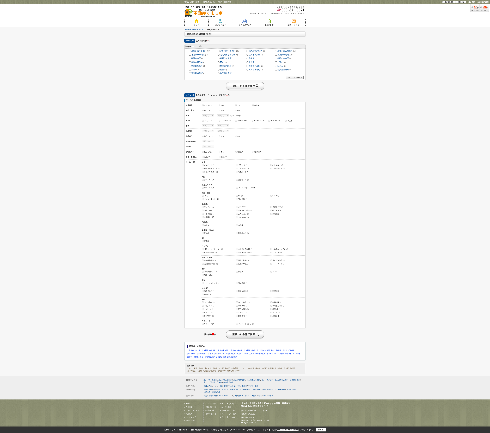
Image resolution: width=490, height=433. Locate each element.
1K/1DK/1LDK (226, 121)
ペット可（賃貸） (226, 407)
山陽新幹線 (216, 392)
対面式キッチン (211, 252)
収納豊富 (242, 283)
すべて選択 (198, 46)
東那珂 (244, 386)
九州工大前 (213, 396)
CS (206, 196)
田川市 (280, 66)
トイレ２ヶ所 (278, 264)
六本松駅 (230, 371)
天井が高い (243, 214)
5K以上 (289, 121)
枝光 (205, 396)
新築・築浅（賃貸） (227, 404)
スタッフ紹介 (211, 404)
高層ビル (208, 210)
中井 (215, 386)
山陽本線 (207, 392)
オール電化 (243, 168)
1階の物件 (209, 316)
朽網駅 (227, 368)
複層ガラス (243, 180)
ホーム (188, 404)
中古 (239, 110)
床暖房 (241, 272)
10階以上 (208, 312)
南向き (207, 225)
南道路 (207, 294)
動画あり (224, 157)
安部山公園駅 (192, 368)
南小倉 (240, 396)
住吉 (238, 386)
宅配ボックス (244, 172)
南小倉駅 (208, 368)
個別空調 (208, 275)
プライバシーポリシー (194, 410)
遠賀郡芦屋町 (254, 66)
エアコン (276, 272)
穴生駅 (199, 371)
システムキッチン (280, 249)
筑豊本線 (216, 390)
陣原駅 (257, 368)
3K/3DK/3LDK (259, 121)
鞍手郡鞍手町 (225, 73)
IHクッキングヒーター (213, 249)
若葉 (210, 386)
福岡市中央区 (283, 58)
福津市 (194, 70)
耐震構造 (276, 214)
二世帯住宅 (209, 214)
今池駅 (280, 368)
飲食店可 (242, 316)
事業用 (256, 105)
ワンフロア (243, 217)
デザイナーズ (210, 207)
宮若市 (223, 70)
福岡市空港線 (291, 390)
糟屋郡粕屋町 (225, 66)
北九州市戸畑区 (198, 55)
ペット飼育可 (244, 302)
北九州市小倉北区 (199, 51)
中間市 (251, 62)
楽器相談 (276, 302)
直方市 (223, 62)
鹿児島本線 (208, 390)
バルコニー (277, 165)
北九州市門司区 (284, 55)
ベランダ (242, 165)
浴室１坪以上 (244, 264)
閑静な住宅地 (244, 291)
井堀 (225, 386)
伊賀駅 (237, 371)
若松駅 (264, 368)
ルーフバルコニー (211, 168)
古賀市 (280, 62)
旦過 (265, 396)
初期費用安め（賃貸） (228, 410)
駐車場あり (243, 233)
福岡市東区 (196, 58)
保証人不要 (209, 306)
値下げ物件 (236, 116)
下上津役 (231, 386)
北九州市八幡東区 (285, 51)
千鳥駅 (286, 368)
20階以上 (242, 312)
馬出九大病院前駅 (209, 371)
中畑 (220, 386)
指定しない (208, 110)
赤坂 (256, 386)
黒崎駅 (215, 368)
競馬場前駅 (272, 368)
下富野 (250, 386)
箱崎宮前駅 (222, 371)
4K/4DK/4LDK (275, 121)
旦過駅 (200, 368)
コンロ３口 (277, 252)
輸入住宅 (276, 210)
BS (240, 196)
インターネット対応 (212, 199)
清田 (205, 386)
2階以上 (276, 309)
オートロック (210, 188)
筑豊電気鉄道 (268, 390)
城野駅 (221, 368)
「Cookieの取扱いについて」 (287, 430)
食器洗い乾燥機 (245, 249)
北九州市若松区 (255, 51)
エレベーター (278, 168)
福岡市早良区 (197, 62)
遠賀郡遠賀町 (197, 73)
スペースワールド (225, 396)
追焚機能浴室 (210, 260)
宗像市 (251, 58)
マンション (208, 105)
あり (222, 136)
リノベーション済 (246, 324)
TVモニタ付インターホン (248, 188)
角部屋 (241, 225)
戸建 (222, 105)
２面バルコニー (211, 172)
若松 (260, 396)
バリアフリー (244, 207)
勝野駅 (292, 368)
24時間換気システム (212, 272)
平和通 (270, 396)
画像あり (207, 157)
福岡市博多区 (254, 55)
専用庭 (207, 241)
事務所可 (242, 306)
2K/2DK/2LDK (242, 121)
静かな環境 (243, 309)
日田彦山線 (234, 390)
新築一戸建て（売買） (228, 417)
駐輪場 (207, 233)
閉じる (320, 430)
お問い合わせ (211, 414)
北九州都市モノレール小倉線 (251, 390)
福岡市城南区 (225, 58)
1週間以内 (257, 152)
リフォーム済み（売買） (229, 414)
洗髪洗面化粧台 (211, 264)
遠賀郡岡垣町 (283, 70)
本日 (222, 152)
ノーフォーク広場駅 (246, 368)
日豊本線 (225, 390)
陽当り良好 (209, 291)
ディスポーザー (245, 252)
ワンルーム (208, 121)
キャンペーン (210, 309)
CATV (275, 196)
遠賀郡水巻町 (254, 70)
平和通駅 (234, 368)
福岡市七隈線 (280, 390)
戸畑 (235, 396)
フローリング (210, 180)
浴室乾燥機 (243, 260)
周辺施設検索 (211, 407)
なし (239, 136)
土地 (239, 105)
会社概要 (189, 407)
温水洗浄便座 (278, 260)
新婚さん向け (278, 306)
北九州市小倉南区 (227, 55)
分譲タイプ (277, 207)
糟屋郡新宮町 (197, 66)
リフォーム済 (210, 324)
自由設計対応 (210, 217)
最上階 (276, 312)
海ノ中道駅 (191, 371)
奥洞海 (254, 396)
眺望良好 (276, 291)
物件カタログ (191, 421)
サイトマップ (191, 417)
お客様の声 (210, 410)
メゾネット (209, 165)
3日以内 (240, 152)
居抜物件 (276, 316)
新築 (222, 110)
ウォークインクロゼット (214, 283)
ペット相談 (209, 302)
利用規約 (189, 414)
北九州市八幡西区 (227, 51)
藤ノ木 (247, 396)
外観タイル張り (245, 210)
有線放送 (242, 199)
